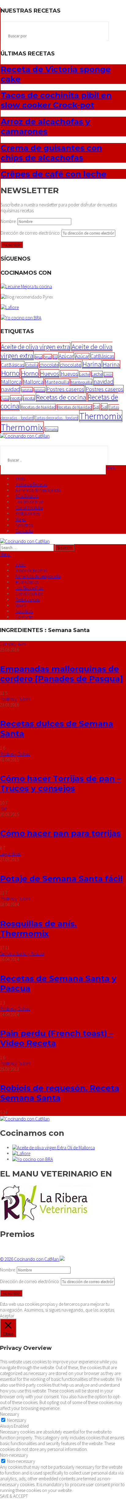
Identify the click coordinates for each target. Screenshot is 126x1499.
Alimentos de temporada (38, 490)
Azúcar (66, 356)
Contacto (24, 531)
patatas (26, 389)
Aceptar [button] (7, 1316)
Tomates (51, 429)
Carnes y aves (13, 644)
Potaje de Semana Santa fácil (61, 878)
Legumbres (10, 854)
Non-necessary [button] (14, 1455)
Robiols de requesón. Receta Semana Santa (59, 1093)
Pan (3, 809)
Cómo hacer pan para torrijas (60, 833)
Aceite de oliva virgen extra (35, 347)
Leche (85, 374)
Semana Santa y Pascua (22, 953)
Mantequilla (57, 382)
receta (16, 398)
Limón (108, 374)
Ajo (55, 357)
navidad (103, 381)
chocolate (48, 365)
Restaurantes (27, 513)
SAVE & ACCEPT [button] (14, 1496)
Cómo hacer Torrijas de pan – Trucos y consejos (60, 783)
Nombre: (9, 221)
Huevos (49, 374)
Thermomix (101, 416)
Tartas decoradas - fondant (56, 417)
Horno (10, 373)
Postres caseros (65, 389)
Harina (92, 364)
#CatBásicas (26, 496)
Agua (38, 357)
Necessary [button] (9, 1414)
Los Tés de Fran (29, 502)
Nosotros (24, 525)
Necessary (16, 1420)
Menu (111, 468)
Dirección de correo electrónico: (31, 233)
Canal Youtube (29, 507)
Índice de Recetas (31, 484)
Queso (5, 398)
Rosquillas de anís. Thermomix (38, 928)
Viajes (20, 519)
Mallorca (11, 381)
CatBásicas (102, 356)
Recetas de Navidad (38, 407)
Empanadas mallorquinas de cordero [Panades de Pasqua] (61, 674)
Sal (96, 407)
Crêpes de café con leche (53, 174)
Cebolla (32, 365)
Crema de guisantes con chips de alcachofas (51, 153)
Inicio (20, 478)
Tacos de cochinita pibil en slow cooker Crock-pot (56, 100)
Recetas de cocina (61, 397)
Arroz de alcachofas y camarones (45, 126)
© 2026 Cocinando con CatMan (30, 1259)
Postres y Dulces (15, 699)
